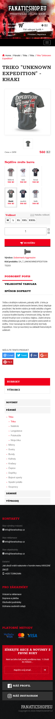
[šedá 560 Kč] (35, 197)
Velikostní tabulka (21, 284)
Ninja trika (16, 440)
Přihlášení (32, 34)
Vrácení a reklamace (11, 594)
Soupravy (13, 486)
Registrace (41, 34)
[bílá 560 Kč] (23, 176)
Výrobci (13, 390)
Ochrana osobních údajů (14, 606)
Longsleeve (16, 430)
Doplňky (12, 472)
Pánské (16, 55)
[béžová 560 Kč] (11, 176)
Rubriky (13, 381)
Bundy (11, 454)
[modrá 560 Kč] (23, 197)
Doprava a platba (10, 598)
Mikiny (11, 444)
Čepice (11, 468)
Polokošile (16, 435)
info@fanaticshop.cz (15, 530)
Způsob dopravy (18, 291)
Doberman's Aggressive (24, 257)
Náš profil (21, 685)
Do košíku (29, 243)
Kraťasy (12, 463)
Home (8, 55)
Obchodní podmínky (11, 602)
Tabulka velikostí (42, 215)
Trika (25, 55)
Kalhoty (12, 458)
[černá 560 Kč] (35, 176)
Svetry (11, 449)
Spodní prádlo (15, 481)
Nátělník (15, 426)
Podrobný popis (17, 276)
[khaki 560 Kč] (11, 197)
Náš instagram (25, 696)
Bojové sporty (15, 477)
